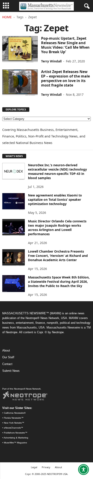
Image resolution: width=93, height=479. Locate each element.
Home (7, 17)
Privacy (46, 467)
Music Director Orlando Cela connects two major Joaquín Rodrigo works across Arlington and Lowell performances (57, 227)
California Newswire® (15, 413)
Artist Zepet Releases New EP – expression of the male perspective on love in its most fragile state (65, 78)
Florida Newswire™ (13, 418)
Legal (34, 467)
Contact (7, 364)
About (6, 350)
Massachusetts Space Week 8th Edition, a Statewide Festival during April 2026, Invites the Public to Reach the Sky (59, 281)
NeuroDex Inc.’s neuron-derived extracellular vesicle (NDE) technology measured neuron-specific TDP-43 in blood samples (57, 171)
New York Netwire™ (14, 423)
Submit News (11, 370)
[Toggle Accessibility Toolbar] (83, 469)
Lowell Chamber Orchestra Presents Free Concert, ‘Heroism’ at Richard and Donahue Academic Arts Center (58, 255)
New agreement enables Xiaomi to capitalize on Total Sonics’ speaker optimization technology (55, 199)
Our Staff (8, 357)
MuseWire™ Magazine (15, 442)
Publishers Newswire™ (15, 432)
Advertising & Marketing (16, 437)
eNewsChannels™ (13, 428)
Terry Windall (51, 61)
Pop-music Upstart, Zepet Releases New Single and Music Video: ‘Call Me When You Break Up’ (65, 45)
